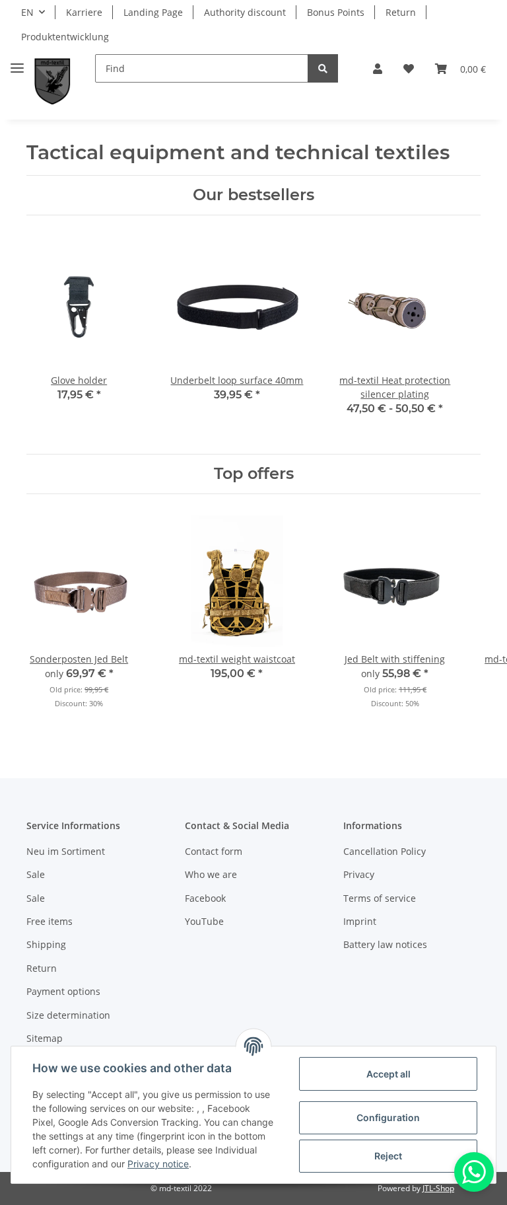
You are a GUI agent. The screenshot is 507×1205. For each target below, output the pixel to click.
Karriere (84, 12)
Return (401, 12)
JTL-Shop (438, 1188)
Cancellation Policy (384, 851)
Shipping (46, 944)
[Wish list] (408, 68)
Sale (35, 874)
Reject (388, 1155)
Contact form (213, 851)
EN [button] (27, 12)
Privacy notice (158, 1163)
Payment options (63, 991)
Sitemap (44, 1038)
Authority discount (245, 12)
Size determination (68, 1015)
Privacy (358, 874)
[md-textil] (52, 81)
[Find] (323, 68)
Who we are (211, 874)
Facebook (205, 898)
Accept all (388, 1073)
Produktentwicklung (65, 36)
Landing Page (153, 12)
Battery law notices (385, 944)
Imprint (359, 921)
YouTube (204, 921)
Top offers (254, 473)
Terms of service (379, 898)
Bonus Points (335, 12)
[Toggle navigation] (17, 62)
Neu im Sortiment (65, 851)
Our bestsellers (253, 195)
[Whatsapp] (474, 1172)
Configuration (388, 1117)
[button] (377, 68)
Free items (49, 921)
